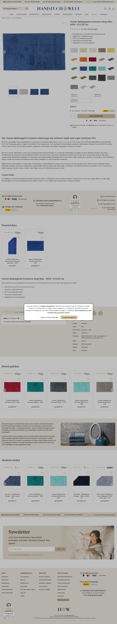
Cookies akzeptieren (69, 317)
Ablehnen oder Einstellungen (49, 317)
